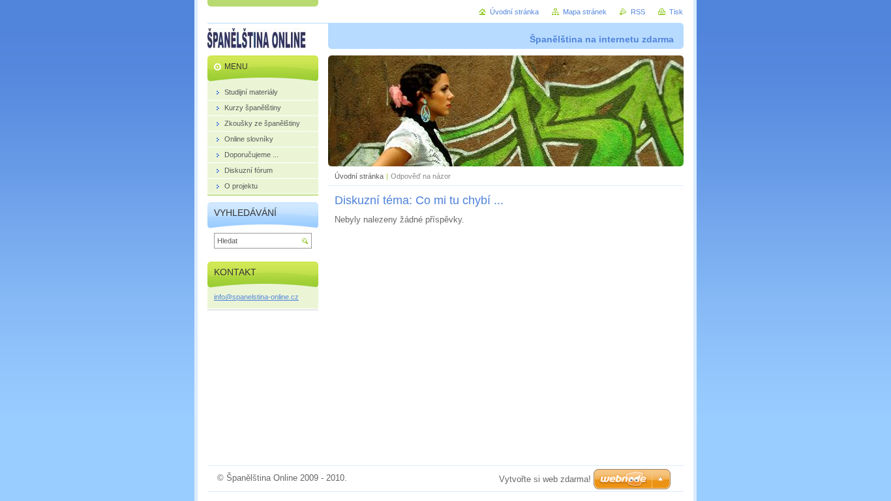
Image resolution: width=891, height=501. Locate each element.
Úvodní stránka (359, 176)
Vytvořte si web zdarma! (545, 479)
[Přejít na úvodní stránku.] (257, 38)
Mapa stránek (585, 12)
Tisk (676, 12)
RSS (638, 12)
